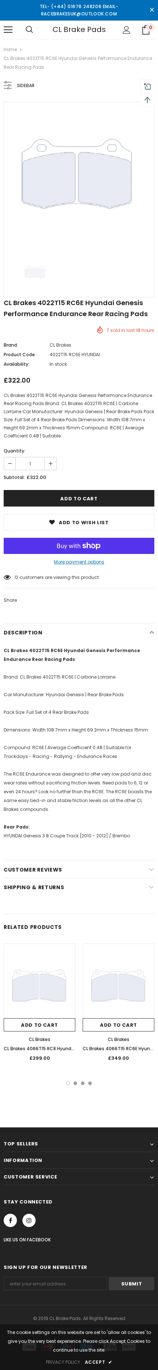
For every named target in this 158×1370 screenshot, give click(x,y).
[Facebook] (10, 1220)
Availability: (16, 364)
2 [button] (75, 1083)
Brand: (11, 345)
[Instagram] (29, 1220)
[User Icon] (126, 30)
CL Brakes (60, 345)
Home (10, 49)
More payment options (79, 562)
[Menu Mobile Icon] (8, 29)
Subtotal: (14, 477)
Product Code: (20, 354)
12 (16, 577)
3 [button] (83, 1083)
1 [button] (68, 1083)
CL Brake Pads (79, 29)
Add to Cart (39, 1025)
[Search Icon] (29, 29)
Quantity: (14, 451)
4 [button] (90, 1083)
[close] (151, 10)
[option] (79, 177)
